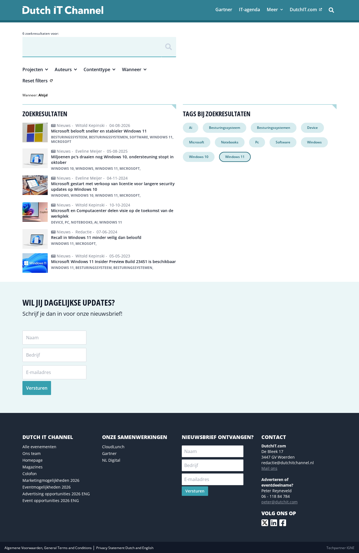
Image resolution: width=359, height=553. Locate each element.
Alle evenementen (39, 446)
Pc (257, 142)
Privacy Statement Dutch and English (124, 547)
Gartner (109, 453)
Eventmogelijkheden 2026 (46, 487)
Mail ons (269, 468)
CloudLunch (113, 446)
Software (283, 142)
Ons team (31, 453)
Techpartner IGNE (340, 547)
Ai (190, 127)
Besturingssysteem (224, 127)
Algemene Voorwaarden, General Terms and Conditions (48, 547)
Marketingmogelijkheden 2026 (50, 480)
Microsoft (196, 142)
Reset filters (35, 81)
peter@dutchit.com (279, 502)
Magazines (32, 467)
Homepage (32, 460)
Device (312, 127)
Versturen (36, 388)
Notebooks (229, 142)
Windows (314, 142)
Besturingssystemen (273, 127)
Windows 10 (198, 156)
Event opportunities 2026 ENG (50, 500)
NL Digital (111, 460)
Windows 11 (235, 156)
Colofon (29, 473)
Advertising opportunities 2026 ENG (56, 493)
